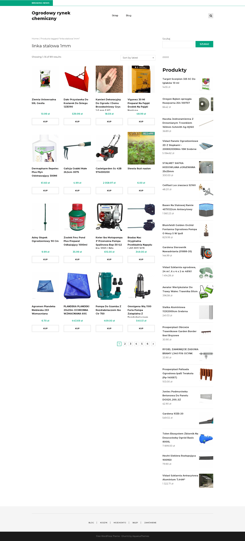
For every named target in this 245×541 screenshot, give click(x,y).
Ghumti (125, 536)
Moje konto (120, 523)
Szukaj (166, 38)
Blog (128, 15)
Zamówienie (150, 523)
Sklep (115, 15)
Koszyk (103, 523)
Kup (45, 121)
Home (35, 38)
